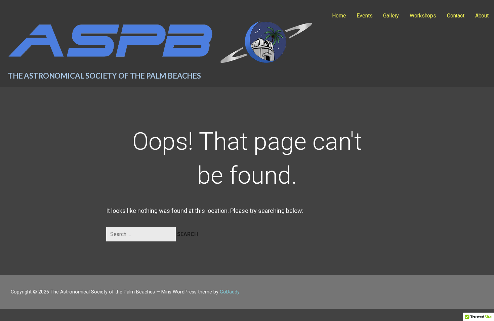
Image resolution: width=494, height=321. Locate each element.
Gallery (391, 15)
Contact (455, 15)
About (482, 15)
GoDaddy (230, 292)
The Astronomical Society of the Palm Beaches (104, 75)
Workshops (423, 15)
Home (339, 15)
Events (364, 15)
